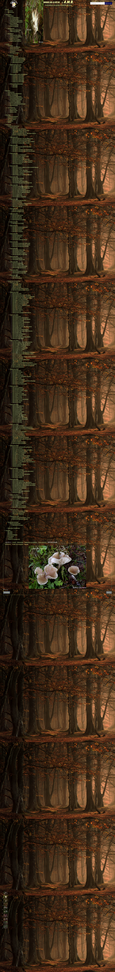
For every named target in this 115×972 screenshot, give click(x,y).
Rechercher (109, 3)
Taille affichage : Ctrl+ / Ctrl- (98, 1)
